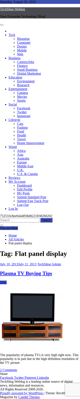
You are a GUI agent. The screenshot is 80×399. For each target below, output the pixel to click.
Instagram (23, 116)
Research (23, 85)
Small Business (27, 69)
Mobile (22, 50)
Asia (20, 154)
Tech (12, 35)
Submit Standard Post (31, 197)
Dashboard (24, 185)
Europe (22, 162)
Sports (21, 100)
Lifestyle (14, 120)
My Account (17, 181)
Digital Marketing (29, 73)
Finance (22, 66)
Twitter (22, 112)
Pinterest (31, 377)
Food (20, 131)
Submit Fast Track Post (32, 201)
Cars (20, 123)
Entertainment (18, 89)
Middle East (25, 166)
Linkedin (43, 377)
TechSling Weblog (12, 9)
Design (22, 46)
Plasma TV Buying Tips (26, 273)
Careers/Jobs (25, 62)
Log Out (23, 205)
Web (20, 54)
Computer (24, 42)
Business (14, 58)
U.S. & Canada (27, 174)
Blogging (23, 39)
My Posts (23, 193)
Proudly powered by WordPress (22, 393)
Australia (23, 158)
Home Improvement (30, 143)
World (13, 147)
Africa (21, 151)
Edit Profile (24, 189)
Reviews (14, 178)
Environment (26, 81)
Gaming (22, 93)
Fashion (22, 127)
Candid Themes (29, 397)
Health (21, 135)
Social (13, 104)
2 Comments (8, 370)
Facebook (23, 108)
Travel (21, 139)
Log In (13, 208)
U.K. (20, 170)
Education (15, 77)
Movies (22, 96)
